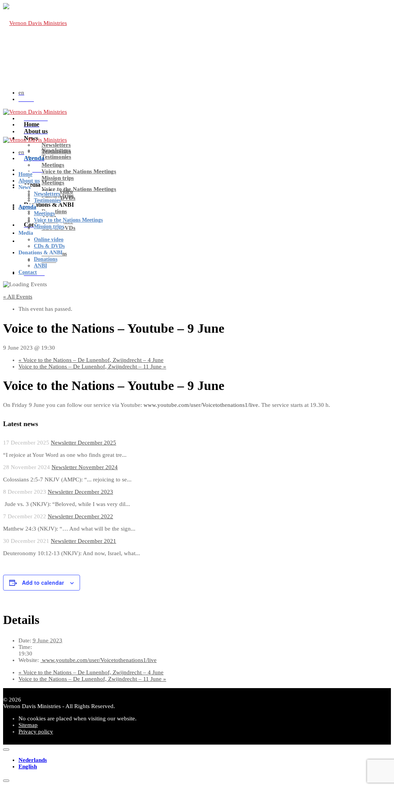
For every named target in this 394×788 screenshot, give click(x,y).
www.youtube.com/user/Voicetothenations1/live (98, 660)
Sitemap (28, 725)
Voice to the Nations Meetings (79, 171)
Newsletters (56, 145)
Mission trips (58, 178)
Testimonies (56, 157)
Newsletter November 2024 (85, 467)
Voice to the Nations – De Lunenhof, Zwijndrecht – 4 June (91, 360)
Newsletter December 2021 (83, 541)
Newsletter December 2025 (83, 443)
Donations (45, 259)
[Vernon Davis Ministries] (35, 23)
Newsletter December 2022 (80, 516)
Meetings (53, 182)
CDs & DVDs (49, 246)
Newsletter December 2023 (80, 492)
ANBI (40, 266)
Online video (48, 239)
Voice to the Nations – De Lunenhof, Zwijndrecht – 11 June (92, 366)
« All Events (17, 297)
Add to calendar (43, 582)
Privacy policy (35, 731)
